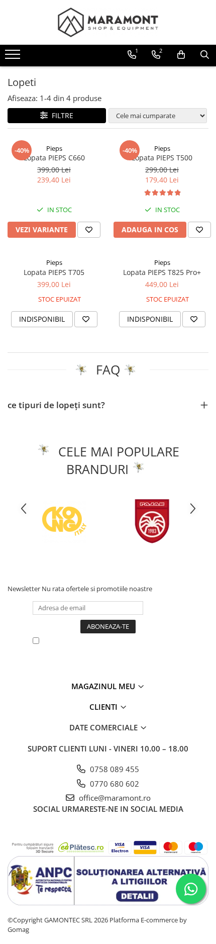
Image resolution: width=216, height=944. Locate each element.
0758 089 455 (113, 769)
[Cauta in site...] (204, 55)
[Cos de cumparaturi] (181, 55)
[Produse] (14, 57)
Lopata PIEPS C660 (54, 157)
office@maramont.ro (114, 798)
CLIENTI (104, 707)
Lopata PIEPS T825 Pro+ (162, 272)
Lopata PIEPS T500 (162, 157)
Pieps (54, 148)
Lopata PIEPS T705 (54, 272)
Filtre (60, 115)
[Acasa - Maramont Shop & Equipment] (108, 22)
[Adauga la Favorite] (88, 230)
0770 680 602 (113, 784)
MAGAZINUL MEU (104, 686)
